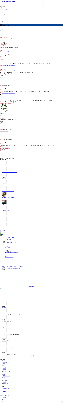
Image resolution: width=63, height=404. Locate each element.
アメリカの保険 (4, 368)
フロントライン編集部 (4, 27)
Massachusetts (4, 38)
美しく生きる (3, 327)
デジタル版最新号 (4, 398)
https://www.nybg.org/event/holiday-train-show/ (7, 51)
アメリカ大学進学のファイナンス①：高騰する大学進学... (11, 252)
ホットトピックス (4, 394)
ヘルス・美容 (3, 377)
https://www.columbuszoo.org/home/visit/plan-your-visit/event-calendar (9, 65)
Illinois (8, 38)
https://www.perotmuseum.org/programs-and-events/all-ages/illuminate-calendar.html (10, 102)
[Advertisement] (12, 4)
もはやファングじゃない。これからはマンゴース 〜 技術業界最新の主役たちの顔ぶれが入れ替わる (12, 268)
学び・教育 (3, 12)
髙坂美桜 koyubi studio (4, 178)
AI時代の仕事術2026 (4, 307)
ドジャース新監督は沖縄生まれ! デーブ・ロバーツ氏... (11, 242)
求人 (2, 393)
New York (1, 38)
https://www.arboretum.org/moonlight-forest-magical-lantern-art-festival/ (9, 143)
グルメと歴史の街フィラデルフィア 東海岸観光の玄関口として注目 (9, 172)
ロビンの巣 (4, 386)
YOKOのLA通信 (4, 374)
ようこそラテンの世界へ (5, 383)
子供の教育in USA (5, 375)
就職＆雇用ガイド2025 (4, 320)
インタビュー (4, 391)
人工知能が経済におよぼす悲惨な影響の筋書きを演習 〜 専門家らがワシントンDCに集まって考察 (12, 266)
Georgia (10, 38)
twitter (2, 401)
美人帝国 (4, 378)
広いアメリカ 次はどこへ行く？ (6, 371)
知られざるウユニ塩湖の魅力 (5, 204)
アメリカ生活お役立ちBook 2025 (5, 340)
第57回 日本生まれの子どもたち (5, 210)
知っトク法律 (4, 367)
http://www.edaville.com (4, 56)
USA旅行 (4, 14)
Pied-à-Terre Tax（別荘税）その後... (9, 257)
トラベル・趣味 (3, 13)
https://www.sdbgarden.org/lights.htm (5, 147)
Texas (12, 38)
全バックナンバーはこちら (31, 299)
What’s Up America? (5, 361)
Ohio (6, 38)
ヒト (2, 15)
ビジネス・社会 (3, 8)
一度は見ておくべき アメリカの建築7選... (10, 237)
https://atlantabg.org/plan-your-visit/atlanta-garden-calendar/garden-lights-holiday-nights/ (11, 89)
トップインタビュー (5, 9)
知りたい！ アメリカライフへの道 (6, 376)
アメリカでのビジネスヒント (6, 362)
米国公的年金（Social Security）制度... (9, 259)
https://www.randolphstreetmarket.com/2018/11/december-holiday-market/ (9, 70)
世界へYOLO (4, 382)
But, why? (4, 365)
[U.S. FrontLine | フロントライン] (7, 1)
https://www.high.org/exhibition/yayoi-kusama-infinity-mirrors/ (8, 93)
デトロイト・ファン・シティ (5, 227)
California (17, 38)
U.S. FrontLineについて (4, 397)
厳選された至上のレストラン (6, 388)
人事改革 (4, 363)
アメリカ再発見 (4, 381)
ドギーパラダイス (5, 369)
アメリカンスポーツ (5, 390)
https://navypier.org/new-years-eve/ (5, 74)
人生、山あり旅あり (5, 380)
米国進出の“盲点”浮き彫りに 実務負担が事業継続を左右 (8, 197)
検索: (0, 6)
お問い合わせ (3, 399)
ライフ (2, 10)
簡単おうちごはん (5, 387)
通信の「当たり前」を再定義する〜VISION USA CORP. (8, 191)
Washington (14, 38)
